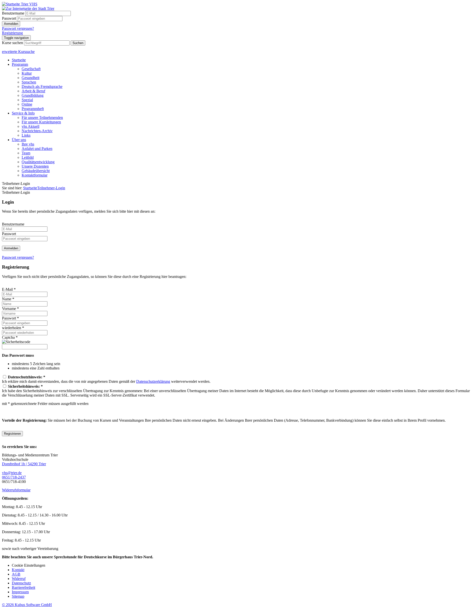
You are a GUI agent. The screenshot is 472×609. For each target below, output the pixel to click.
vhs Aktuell (30, 126)
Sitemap (18, 596)
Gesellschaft (31, 69)
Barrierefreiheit (23, 587)
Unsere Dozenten (35, 166)
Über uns (19, 140)
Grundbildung (33, 95)
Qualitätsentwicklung (38, 162)
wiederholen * (13, 328)
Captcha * (10, 337)
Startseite (19, 60)
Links (26, 135)
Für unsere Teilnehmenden (42, 117)
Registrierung (12, 33)
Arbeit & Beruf (33, 91)
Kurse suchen (12, 43)
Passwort (9, 18)
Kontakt (18, 570)
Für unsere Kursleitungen (41, 122)
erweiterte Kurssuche (18, 51)
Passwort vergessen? (18, 28)
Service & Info (23, 113)
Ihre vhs (28, 144)
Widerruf (19, 579)
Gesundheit (30, 78)
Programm (20, 64)
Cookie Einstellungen (28, 565)
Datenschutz (21, 583)
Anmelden (11, 24)
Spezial (27, 100)
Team (26, 153)
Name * (8, 299)
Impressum (20, 592)
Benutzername (13, 13)
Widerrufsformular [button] (16, 490)
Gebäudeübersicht (36, 171)
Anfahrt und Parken (37, 148)
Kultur (27, 73)
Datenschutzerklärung (153, 381)
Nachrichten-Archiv (37, 131)
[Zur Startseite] (19, 4)
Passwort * (10, 318)
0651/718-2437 (14, 477)
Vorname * (10, 308)
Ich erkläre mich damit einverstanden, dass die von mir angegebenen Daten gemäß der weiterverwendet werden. (106, 379)
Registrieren (12, 433)
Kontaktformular (34, 175)
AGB (16, 574)
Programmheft (33, 109)
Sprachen (29, 82)
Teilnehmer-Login (51, 188)
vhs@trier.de (12, 473)
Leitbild (28, 157)
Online (27, 104)
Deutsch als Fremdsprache (42, 86)
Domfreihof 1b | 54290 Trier (24, 464)
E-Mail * (9, 289)
